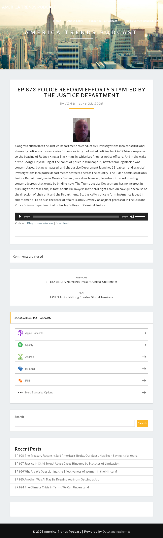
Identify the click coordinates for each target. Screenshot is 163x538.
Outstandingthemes (116, 531)
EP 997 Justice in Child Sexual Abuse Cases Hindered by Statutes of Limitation (67, 463)
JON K (70, 103)
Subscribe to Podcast (103, 20)
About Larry (75, 20)
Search (19, 417)
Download (62, 223)
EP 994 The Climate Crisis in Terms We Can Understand (52, 487)
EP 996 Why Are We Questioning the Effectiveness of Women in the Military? (66, 471)
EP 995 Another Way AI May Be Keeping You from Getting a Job (57, 479)
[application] (81, 217)
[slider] (140, 216)
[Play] (20, 217)
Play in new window (40, 223)
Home (57, 20)
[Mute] (132, 217)
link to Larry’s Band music (140, 20)
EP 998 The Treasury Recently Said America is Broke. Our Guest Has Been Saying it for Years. (76, 455)
